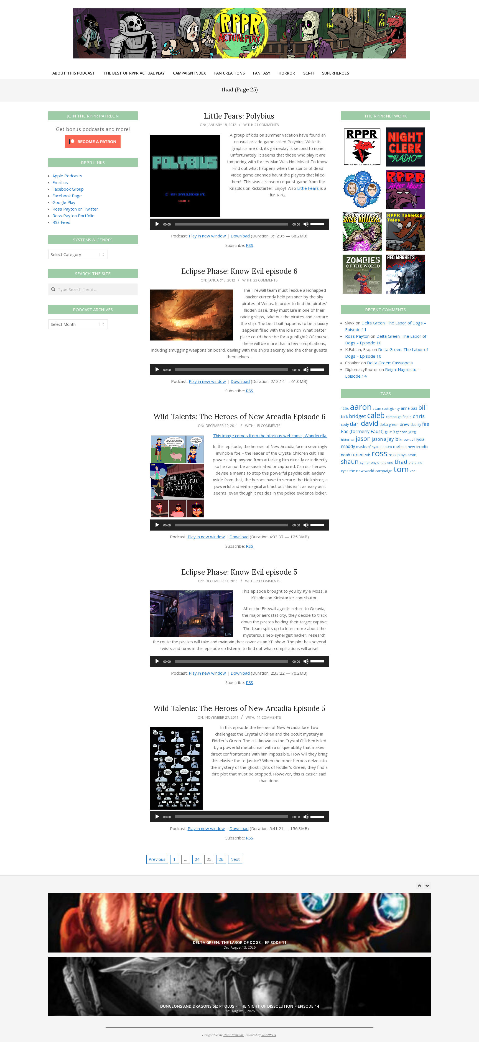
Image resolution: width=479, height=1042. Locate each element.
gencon (401, 432)
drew (404, 424)
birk (344, 416)
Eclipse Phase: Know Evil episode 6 (239, 271)
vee (412, 471)
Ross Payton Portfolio (73, 215)
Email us (60, 182)
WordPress (268, 1035)
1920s (345, 408)
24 (197, 859)
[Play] (157, 224)
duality (416, 424)
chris (419, 416)
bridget (357, 416)
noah (345, 454)
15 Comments (268, 425)
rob (367, 455)
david (369, 423)
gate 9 (390, 431)
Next (235, 859)
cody (345, 424)
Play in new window (207, 236)
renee (357, 455)
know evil (407, 439)
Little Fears (308, 188)
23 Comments (265, 280)
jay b (392, 439)
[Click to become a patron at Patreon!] (93, 138)
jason (363, 438)
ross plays (398, 454)
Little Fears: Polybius (239, 116)
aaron (361, 406)
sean (412, 454)
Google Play (63, 202)
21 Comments (266, 124)
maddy (348, 446)
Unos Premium (233, 1035)
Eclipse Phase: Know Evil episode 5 (239, 572)
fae (425, 424)
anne (405, 408)
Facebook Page (67, 195)
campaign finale (399, 416)
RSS (249, 245)
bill (422, 407)
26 (220, 859)
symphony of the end (376, 462)
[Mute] (306, 224)
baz (414, 408)
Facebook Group (68, 189)
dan (355, 423)
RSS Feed (61, 222)
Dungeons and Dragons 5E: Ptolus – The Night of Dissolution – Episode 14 (239, 1006)
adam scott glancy (386, 408)
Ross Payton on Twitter (75, 209)
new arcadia (418, 446)
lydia (420, 439)
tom (401, 469)
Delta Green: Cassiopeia (390, 362)
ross (379, 453)
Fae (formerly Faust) (362, 431)
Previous (157, 859)
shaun (350, 461)
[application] (239, 224)
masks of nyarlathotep (374, 446)
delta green (389, 424)
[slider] (318, 224)
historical (348, 439)
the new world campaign (371, 470)
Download (240, 236)
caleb (376, 415)
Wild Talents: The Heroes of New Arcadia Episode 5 (239, 708)
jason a (379, 439)
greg (412, 431)
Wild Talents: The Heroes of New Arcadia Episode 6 (239, 416)
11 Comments (269, 717)
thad (400, 461)
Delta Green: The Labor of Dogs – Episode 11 (239, 942)
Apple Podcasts (67, 175)
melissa (400, 446)
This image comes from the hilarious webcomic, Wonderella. (270, 435)
